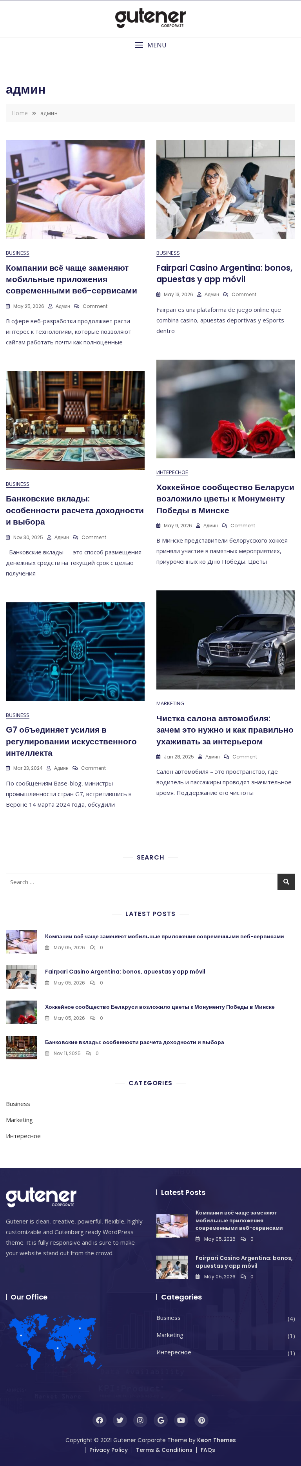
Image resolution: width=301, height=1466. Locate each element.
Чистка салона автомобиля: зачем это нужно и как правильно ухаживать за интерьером (225, 730)
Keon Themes (216, 1440)
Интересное (172, 472)
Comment (95, 306)
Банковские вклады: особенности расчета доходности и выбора (75, 510)
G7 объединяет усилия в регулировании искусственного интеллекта (71, 741)
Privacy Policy (108, 1450)
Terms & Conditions (164, 1450)
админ (63, 306)
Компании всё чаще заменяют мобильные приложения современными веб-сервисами (71, 279)
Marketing (170, 703)
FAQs (208, 1450)
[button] (150, 45)
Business (17, 252)
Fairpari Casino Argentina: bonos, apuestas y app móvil (224, 273)
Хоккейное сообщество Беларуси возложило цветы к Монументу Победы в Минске (225, 498)
